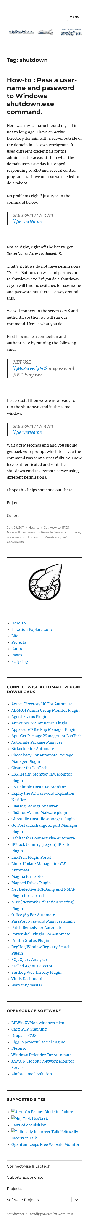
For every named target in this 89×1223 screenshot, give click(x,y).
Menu (75, 16)
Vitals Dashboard (26, 978)
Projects (18, 642)
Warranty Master (26, 985)
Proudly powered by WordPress (50, 1214)
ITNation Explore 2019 (31, 629)
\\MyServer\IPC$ (30, 368)
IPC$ (65, 527)
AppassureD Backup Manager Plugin (44, 729)
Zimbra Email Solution (31, 1074)
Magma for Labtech (29, 876)
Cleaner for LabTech (29, 767)
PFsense (18, 1048)
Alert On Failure (58, 1111)
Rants (16, 648)
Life (14, 636)
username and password (25, 537)
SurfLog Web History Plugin (36, 972)
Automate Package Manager (36, 742)
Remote (47, 532)
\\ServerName (27, 221)
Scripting (19, 661)
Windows (52, 537)
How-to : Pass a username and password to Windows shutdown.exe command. (42, 96)
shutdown (72, 532)
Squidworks (15, 1214)
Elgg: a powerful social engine (38, 1042)
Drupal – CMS (24, 1035)
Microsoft (13, 532)
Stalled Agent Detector (31, 966)
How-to (34, 527)
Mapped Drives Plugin (31, 883)
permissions (31, 532)
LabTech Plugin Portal (31, 857)
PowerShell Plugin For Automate (40, 934)
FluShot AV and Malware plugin (39, 812)
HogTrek (39, 1118)
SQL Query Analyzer (29, 959)
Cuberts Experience (25, 1177)
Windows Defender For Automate (41, 1054)
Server (59, 532)
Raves (16, 655)
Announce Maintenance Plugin (39, 723)
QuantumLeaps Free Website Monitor (45, 1144)
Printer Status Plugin (30, 940)
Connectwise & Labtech (28, 1166)
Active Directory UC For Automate (41, 704)
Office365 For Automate (33, 915)
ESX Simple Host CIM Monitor (38, 787)
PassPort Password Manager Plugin (43, 921)
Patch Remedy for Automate (36, 927)
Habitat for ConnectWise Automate (43, 838)
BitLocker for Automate (32, 748)
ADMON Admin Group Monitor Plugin (45, 710)
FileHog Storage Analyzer (34, 806)
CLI (46, 527)
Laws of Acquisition (29, 1125)
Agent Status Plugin (29, 716)
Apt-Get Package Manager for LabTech (46, 736)
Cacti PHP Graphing (29, 1029)
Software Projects (23, 1200)
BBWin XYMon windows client (38, 1022)
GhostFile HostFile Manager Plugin (43, 819)
